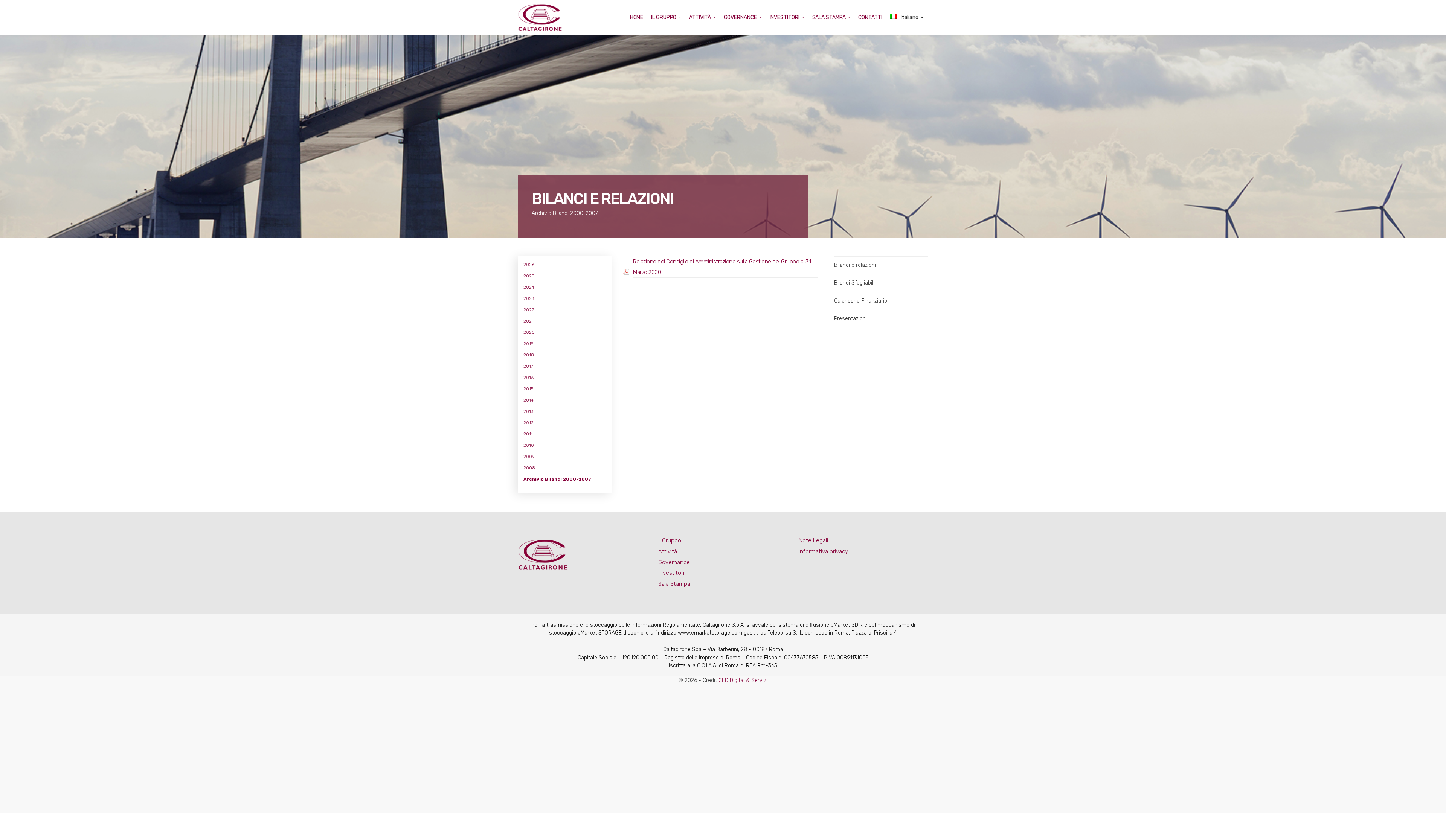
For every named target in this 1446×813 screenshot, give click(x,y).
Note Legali (813, 540)
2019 (528, 343)
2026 (528, 264)
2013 (528, 411)
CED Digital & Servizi (742, 680)
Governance (674, 562)
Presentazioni (850, 318)
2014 (528, 400)
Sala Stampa (674, 583)
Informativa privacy (823, 551)
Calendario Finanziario (860, 301)
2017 (528, 366)
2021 (528, 321)
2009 (529, 456)
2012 (528, 422)
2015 (528, 388)
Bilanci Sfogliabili (854, 283)
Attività (667, 551)
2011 (528, 434)
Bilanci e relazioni (855, 265)
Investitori (671, 572)
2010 (528, 445)
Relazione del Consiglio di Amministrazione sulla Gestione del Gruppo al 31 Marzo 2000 (722, 267)
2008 (529, 467)
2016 (528, 377)
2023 (528, 298)
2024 (528, 287)
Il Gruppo (669, 540)
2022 (528, 309)
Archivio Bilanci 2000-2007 (557, 479)
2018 (528, 355)
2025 (528, 276)
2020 (529, 332)
